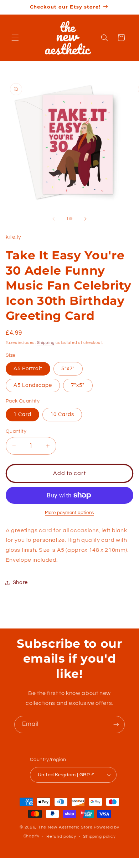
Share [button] (20, 582)
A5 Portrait (28, 368)
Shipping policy (99, 836)
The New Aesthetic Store (65, 827)
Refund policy (61, 836)
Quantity (16, 431)
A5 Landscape (33, 385)
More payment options (69, 513)
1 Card (22, 414)
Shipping (46, 343)
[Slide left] (53, 219)
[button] (15, 37)
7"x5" (77, 385)
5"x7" (68, 368)
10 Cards (62, 414)
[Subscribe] (116, 724)
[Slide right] (85, 219)
